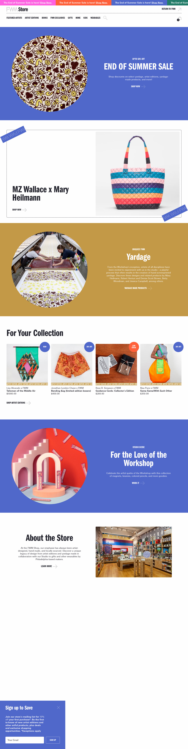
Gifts (70, 18)
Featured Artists (14, 18)
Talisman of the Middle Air (21, 391)
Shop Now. (46, 2)
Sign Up (53, 740)
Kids (85, 18)
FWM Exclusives (57, 18)
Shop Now (16, 210)
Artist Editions (32, 18)
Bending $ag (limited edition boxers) (71, 391)
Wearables (95, 18)
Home (78, 18)
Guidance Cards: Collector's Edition (115, 391)
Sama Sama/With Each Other (156, 391)
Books (45, 18)
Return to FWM (168, 9)
